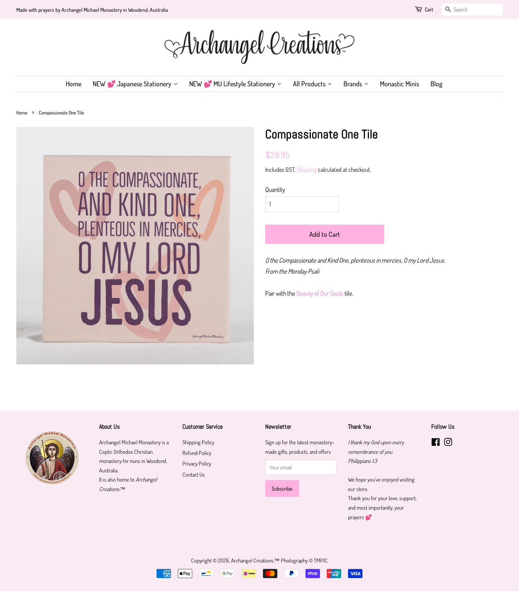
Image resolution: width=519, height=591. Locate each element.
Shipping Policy (198, 442)
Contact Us (193, 474)
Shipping (307, 169)
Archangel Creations (252, 560)
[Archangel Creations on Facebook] (435, 443)
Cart (429, 9)
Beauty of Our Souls (319, 293)
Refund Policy (196, 452)
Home (21, 112)
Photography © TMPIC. (304, 560)
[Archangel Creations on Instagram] (448, 443)
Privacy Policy (196, 463)
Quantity (275, 189)
